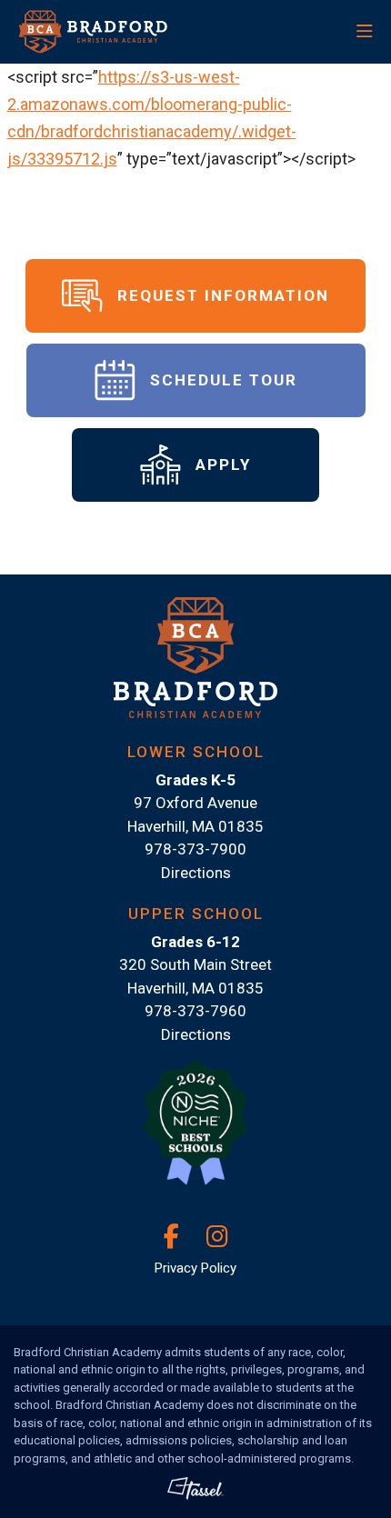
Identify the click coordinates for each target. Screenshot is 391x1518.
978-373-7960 (195, 1011)
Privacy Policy (195, 1268)
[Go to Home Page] (124, 32)
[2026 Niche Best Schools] (195, 1132)
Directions (196, 873)
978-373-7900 (195, 849)
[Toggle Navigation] (313, 32)
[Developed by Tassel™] (195, 1488)
